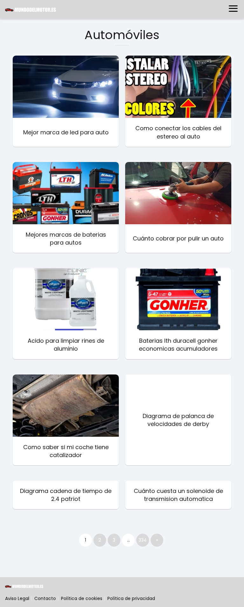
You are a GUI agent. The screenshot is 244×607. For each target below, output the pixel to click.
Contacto (45, 598)
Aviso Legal (17, 598)
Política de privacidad (131, 598)
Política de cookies (81, 598)
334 (143, 540)
